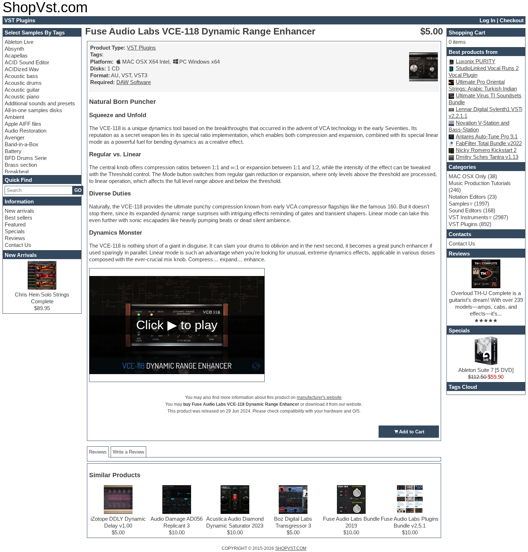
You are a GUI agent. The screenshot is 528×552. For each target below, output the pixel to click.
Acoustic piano (22, 96)
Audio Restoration (25, 131)
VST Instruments (468, 217)
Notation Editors (467, 197)
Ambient (14, 117)
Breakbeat (17, 172)
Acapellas (16, 55)
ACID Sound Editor (27, 62)
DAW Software (133, 82)
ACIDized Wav (22, 69)
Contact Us (18, 245)
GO (78, 190)
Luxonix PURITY (475, 61)
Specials (15, 231)
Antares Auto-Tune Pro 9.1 (487, 136)
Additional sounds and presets (40, 103)
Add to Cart (411, 431)
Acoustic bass (21, 76)
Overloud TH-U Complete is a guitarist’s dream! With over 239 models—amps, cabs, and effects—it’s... (486, 303)
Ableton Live (19, 42)
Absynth (14, 49)
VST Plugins (141, 48)
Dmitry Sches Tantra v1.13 (487, 157)
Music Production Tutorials (480, 183)
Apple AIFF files (23, 124)
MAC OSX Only (467, 176)
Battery (13, 151)
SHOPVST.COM (290, 548)
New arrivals (19, 211)
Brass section (21, 165)
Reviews (15, 238)
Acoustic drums (23, 83)
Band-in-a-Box (21, 144)
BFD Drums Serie (26, 158)
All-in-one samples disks (33, 110)
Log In (487, 20)
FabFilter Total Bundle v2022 (489, 143)
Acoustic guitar (22, 90)
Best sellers (18, 218)
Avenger (14, 137)
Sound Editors (465, 210)
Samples (459, 204)
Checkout (512, 20)
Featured (15, 224)
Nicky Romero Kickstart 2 (486, 150)
